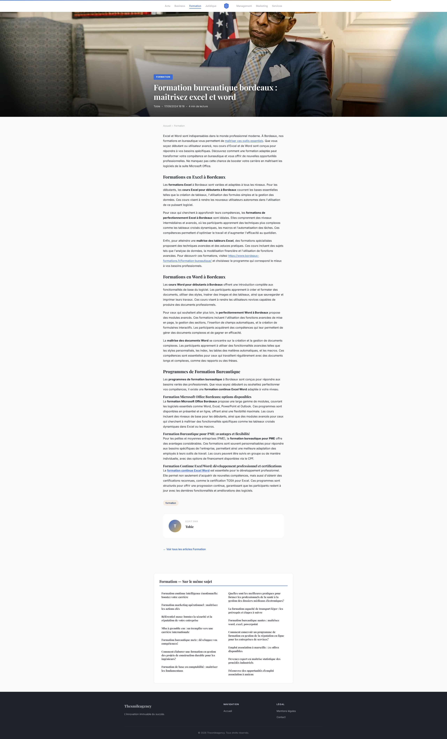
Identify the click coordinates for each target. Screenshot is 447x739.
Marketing (262, 5)
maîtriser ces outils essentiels (244, 141)
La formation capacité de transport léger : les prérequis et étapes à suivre (255, 610)
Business (179, 5)
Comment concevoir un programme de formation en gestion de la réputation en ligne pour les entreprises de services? (256, 635)
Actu (167, 5)
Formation (195, 5)
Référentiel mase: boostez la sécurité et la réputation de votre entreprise (187, 618)
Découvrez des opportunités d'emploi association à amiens (251, 672)
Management (244, 5)
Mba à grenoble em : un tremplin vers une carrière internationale (187, 630)
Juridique (210, 5)
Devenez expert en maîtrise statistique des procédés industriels (254, 660)
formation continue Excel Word (188, 470)
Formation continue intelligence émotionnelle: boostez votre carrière (190, 595)
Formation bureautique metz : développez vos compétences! (189, 641)
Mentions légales (286, 710)
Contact (281, 717)
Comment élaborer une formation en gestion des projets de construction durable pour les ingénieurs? (189, 655)
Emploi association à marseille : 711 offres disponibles (253, 649)
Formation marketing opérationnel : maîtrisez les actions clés (190, 606)
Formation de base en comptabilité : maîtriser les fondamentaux (190, 668)
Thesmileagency (138, 706)
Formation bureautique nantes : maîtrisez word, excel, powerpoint (253, 622)
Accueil (167, 125)
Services (277, 5)
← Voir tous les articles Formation (184, 549)
